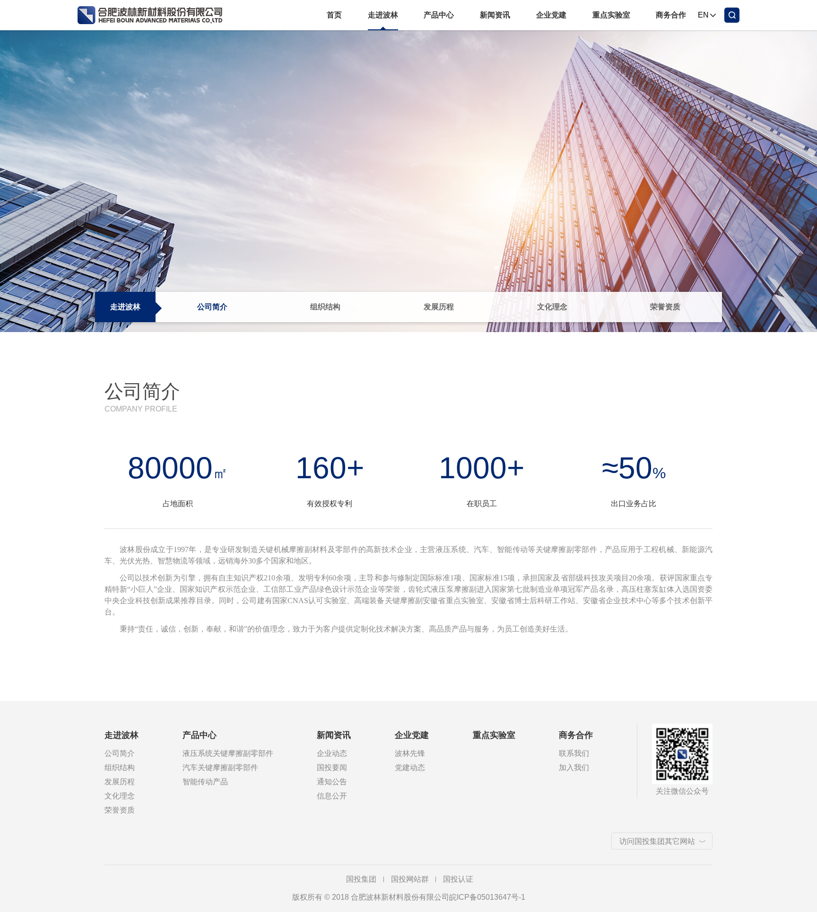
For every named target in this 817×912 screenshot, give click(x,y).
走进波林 (383, 15)
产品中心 (439, 15)
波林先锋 (410, 753)
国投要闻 (332, 767)
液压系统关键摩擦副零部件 (228, 753)
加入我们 (574, 767)
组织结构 (325, 307)
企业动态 (332, 753)
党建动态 (410, 767)
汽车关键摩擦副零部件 (220, 767)
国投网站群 (410, 879)
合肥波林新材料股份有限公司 (155, 15)
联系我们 (574, 753)
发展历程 (439, 307)
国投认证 (458, 879)
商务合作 (671, 15)
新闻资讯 (495, 15)
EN (703, 15)
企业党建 (551, 15)
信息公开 (332, 796)
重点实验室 (611, 15)
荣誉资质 (665, 307)
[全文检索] (731, 15)
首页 (334, 15)
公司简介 (212, 307)
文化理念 (552, 307)
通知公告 (332, 782)
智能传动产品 (205, 782)
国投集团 (361, 879)
